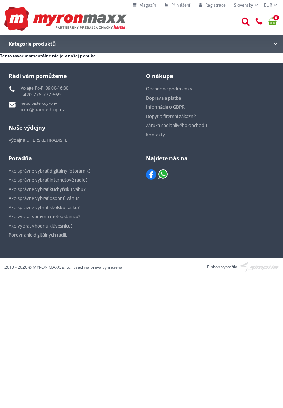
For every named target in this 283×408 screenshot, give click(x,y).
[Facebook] (151, 174)
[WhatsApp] (163, 174)
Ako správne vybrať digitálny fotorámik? (50, 171)
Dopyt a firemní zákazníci (171, 116)
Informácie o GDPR (165, 107)
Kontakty (155, 134)
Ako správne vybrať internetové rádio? (48, 180)
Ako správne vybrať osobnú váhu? (44, 198)
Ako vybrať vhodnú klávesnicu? (41, 226)
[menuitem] (144, 5)
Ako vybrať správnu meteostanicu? (44, 216)
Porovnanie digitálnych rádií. (38, 235)
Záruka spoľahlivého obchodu (176, 125)
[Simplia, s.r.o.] (259, 266)
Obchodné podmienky (169, 88)
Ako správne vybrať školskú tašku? (44, 207)
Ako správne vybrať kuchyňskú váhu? (47, 189)
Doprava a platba (163, 98)
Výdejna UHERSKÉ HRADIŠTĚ (38, 140)
